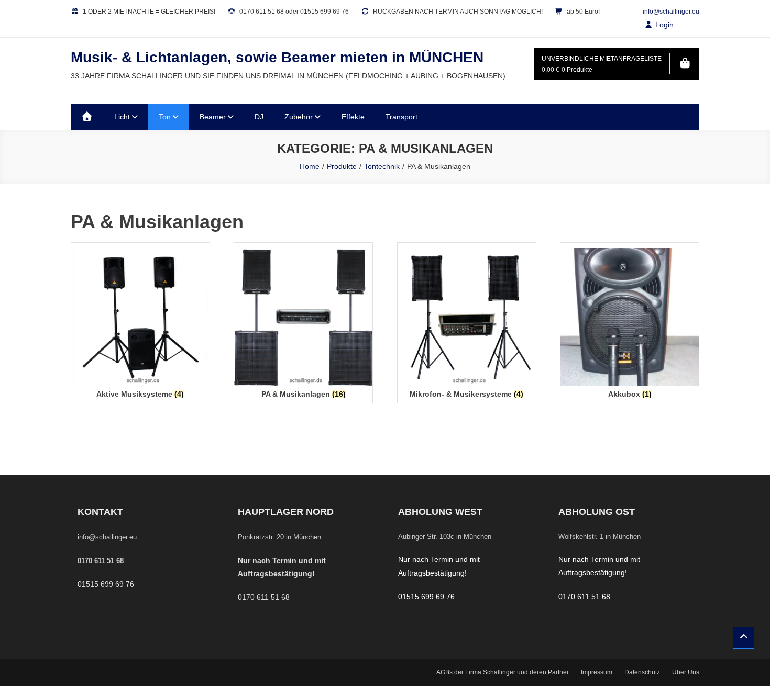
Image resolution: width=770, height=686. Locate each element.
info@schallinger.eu (671, 11)
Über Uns (685, 672)
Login (664, 24)
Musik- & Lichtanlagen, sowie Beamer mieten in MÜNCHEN (277, 57)
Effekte (353, 117)
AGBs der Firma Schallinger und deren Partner (502, 672)
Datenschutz (642, 672)
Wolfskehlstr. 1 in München (599, 537)
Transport (401, 117)
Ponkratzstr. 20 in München (279, 537)
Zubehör (298, 117)
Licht (122, 117)
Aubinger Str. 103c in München (444, 537)
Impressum (596, 672)
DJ (259, 117)
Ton (165, 117)
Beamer (213, 117)
